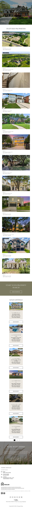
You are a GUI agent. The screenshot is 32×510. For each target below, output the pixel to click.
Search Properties (16, 291)
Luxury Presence (22, 501)
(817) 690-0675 (6, 475)
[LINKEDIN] (15, 497)
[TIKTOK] (19, 497)
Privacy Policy (20, 506)
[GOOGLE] (21, 497)
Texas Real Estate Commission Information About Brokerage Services (12, 488)
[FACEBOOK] (10, 497)
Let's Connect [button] (16, 459)
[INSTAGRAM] (12, 497)
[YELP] (17, 497)
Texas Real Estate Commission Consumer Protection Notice (11, 487)
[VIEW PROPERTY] (16, 321)
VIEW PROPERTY (16, 345)
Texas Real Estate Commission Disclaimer (8, 489)
